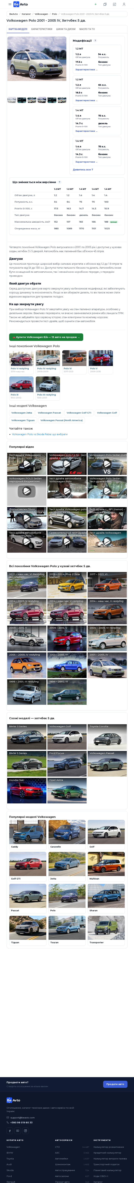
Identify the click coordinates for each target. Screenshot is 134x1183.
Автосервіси (63, 1140)
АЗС (72, 1152)
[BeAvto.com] (20, 4)
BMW (10, 1152)
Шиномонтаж (72, 1164)
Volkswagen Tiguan (23, 420)
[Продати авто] (95, 4)
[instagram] (25, 1130)
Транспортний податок (106, 1164)
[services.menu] (10, 4)
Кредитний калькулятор (107, 1152)
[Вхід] (124, 4)
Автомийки (72, 1158)
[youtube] (17, 1130)
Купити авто (15, 1140)
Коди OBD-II (100, 1176)
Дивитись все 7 (83, 169)
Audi (9, 1164)
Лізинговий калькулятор (107, 1170)
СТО (72, 1147)
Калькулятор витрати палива (110, 1158)
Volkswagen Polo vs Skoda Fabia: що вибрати (39, 434)
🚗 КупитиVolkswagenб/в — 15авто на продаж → (46, 337)
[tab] (18, 29)
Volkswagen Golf (107, 412)
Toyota (10, 1158)
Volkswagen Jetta (21, 412)
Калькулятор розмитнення (108, 1147)
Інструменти (102, 1140)
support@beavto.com (22, 1117)
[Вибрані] (105, 4)
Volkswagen (13, 1147)
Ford (9, 1176)
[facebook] (10, 1130)
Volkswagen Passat (49, 412)
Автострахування (72, 1170)
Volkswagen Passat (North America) (62, 420)
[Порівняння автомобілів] (114, 4)
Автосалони (72, 1176)
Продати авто (115, 1084)
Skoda (10, 1170)
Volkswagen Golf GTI (79, 412)
